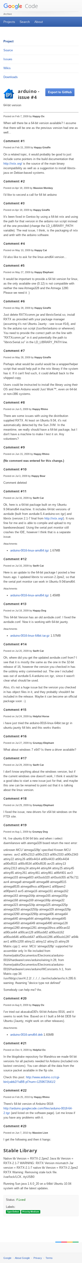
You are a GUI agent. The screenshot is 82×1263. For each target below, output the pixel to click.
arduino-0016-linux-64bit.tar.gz (30, 635)
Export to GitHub (60, 92)
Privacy (37, 1258)
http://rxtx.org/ (12, 163)
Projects (9, 22)
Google (7, 1258)
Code (30, 6)
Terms (49, 1258)
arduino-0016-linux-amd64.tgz (30, 550)
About (38, 22)
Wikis (7, 68)
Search (25, 22)
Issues (7, 59)
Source (8, 50)
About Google (22, 1258)
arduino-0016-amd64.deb (27, 1034)
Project (8, 41)
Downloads (10, 77)
